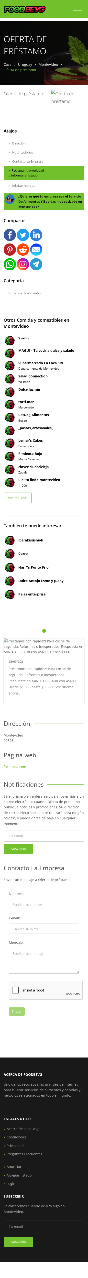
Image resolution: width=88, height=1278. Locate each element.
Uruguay (25, 64)
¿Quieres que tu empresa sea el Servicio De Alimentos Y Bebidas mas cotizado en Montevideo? (50, 201)
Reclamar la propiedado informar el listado (26, 173)
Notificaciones (22, 152)
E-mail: (14, 918)
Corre (23, 553)
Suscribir (18, 849)
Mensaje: (16, 942)
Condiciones (17, 1137)
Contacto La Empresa (27, 161)
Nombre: (16, 893)
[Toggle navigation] (78, 11)
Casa (7, 64)
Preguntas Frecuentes (24, 1154)
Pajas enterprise (31, 594)
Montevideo (48, 64)
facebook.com (15, 766)
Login (11, 1183)
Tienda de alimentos (26, 293)
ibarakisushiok (30, 540)
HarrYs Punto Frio (33, 567)
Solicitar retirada (23, 185)
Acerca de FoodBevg (23, 1128)
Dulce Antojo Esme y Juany (41, 580)
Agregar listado (19, 1175)
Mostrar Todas (18, 498)
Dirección (18, 143)
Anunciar (14, 1166)
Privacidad (15, 1145)
